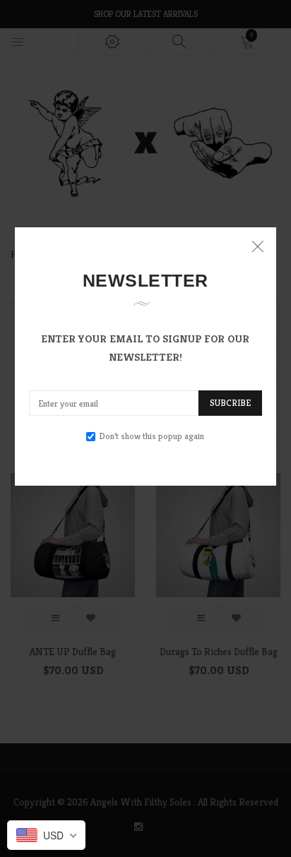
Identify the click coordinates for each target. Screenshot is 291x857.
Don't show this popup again (151, 436)
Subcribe (230, 403)
